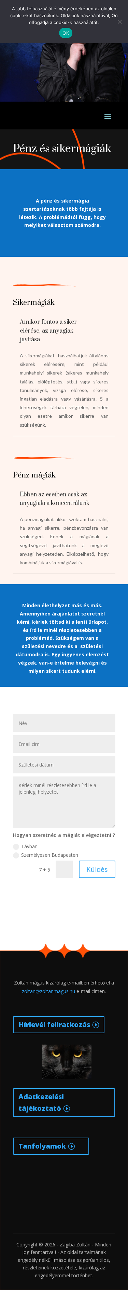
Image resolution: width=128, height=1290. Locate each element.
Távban (29, 846)
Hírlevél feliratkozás (54, 1024)
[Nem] (119, 21)
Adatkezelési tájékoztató (41, 1102)
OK (65, 33)
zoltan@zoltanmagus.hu (48, 991)
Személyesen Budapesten (49, 855)
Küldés (97, 869)
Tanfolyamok (42, 1146)
